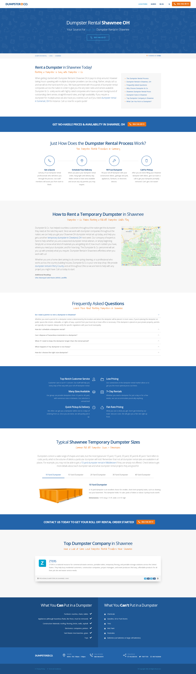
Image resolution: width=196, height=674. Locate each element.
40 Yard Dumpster (142, 474)
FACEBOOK (133, 657)
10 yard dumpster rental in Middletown (98, 462)
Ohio (51, 56)
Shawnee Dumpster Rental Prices (138, 91)
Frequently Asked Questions (136, 85)
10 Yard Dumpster (53, 474)
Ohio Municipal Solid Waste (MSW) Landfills (51, 278)
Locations (142, 4)
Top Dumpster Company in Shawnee (140, 98)
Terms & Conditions (54, 669)
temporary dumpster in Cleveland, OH (65, 237)
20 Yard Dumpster (98, 474)
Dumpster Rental (41, 56)
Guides (153, 4)
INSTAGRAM (156, 657)
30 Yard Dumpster (120, 474)
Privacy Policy (40, 669)
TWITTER (144, 657)
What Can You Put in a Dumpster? (138, 101)
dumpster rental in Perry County (49, 266)
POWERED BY (154, 56)
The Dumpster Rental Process (137, 78)
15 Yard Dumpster (75, 474)
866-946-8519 (183, 4)
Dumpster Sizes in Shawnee (136, 95)
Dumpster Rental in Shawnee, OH (138, 82)
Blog (162, 4)
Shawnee (58, 56)
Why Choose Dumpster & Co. (137, 88)
